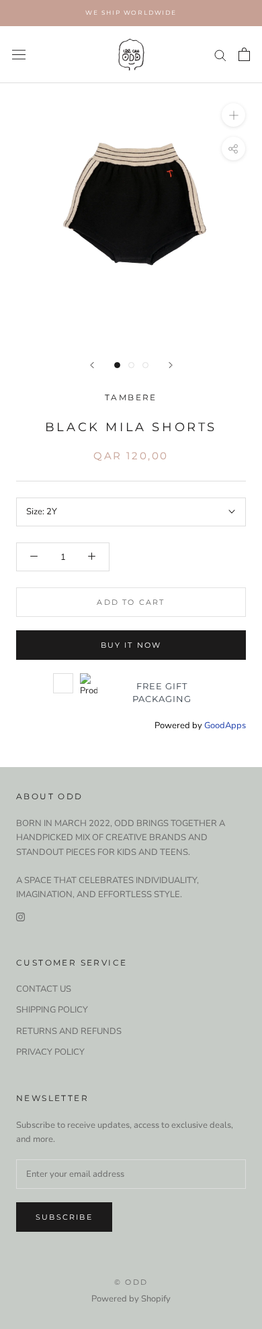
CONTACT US (43, 989)
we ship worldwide (131, 12)
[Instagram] (20, 917)
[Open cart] (244, 54)
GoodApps (225, 725)
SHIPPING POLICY (52, 1010)
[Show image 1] (117, 365)
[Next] (171, 365)
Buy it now (131, 645)
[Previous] (92, 365)
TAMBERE (131, 397)
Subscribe (64, 1217)
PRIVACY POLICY (50, 1052)
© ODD (131, 1282)
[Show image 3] (145, 365)
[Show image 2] (131, 365)
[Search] (220, 54)
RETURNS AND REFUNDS (69, 1031)
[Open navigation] (19, 55)
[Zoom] (233, 115)
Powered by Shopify (131, 1299)
